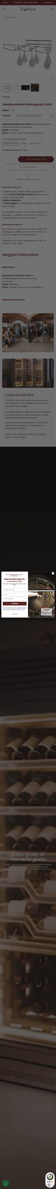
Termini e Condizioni (6, 608)
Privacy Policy (21, 609)
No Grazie (14, 614)
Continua (14, 603)
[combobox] (14, 598)
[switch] (50, 1185)
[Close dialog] (53, 573)
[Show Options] (25, 598)
